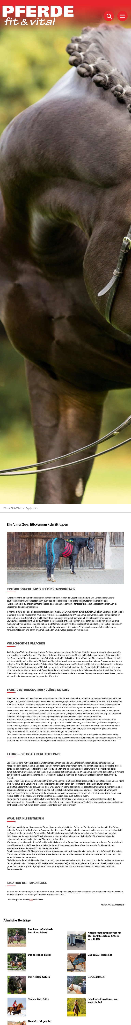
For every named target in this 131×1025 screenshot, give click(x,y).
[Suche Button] (109, 16)
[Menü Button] (122, 16)
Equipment (31, 508)
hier (31, 899)
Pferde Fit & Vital (12, 508)
